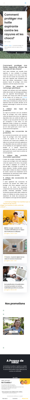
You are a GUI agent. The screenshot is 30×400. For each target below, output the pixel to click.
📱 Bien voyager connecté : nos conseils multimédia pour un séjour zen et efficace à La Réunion (14, 229)
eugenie (8, 233)
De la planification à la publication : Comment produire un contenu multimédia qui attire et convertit (14, 286)
